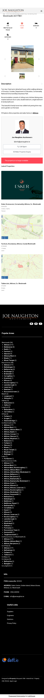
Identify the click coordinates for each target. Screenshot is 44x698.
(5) (9, 367)
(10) (12, 492)
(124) (9, 461)
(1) (7, 349)
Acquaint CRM (21, 678)
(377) (8, 345)
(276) (9, 423)
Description (6, 84)
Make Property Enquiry (23, 152)
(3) (10, 356)
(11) (8, 358)
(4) (9, 369)
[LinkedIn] (36, 324)
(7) (8, 387)
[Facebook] (31, 324)
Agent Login (13, 681)
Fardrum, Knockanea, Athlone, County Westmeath (18, 244)
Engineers (10, 615)
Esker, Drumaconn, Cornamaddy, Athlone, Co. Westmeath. (21, 204)
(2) (8, 351)
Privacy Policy (11, 623)
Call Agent (23, 147)
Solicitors (10, 619)
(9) (8, 354)
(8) (9, 347)
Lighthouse (31, 696)
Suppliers (10, 611)
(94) (7, 342)
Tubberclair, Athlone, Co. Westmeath (13, 283)
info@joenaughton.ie (23, 142)
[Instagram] (40, 324)
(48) (7, 362)
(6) (6, 546)
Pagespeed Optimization (17, 696)
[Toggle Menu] (41, 11)
